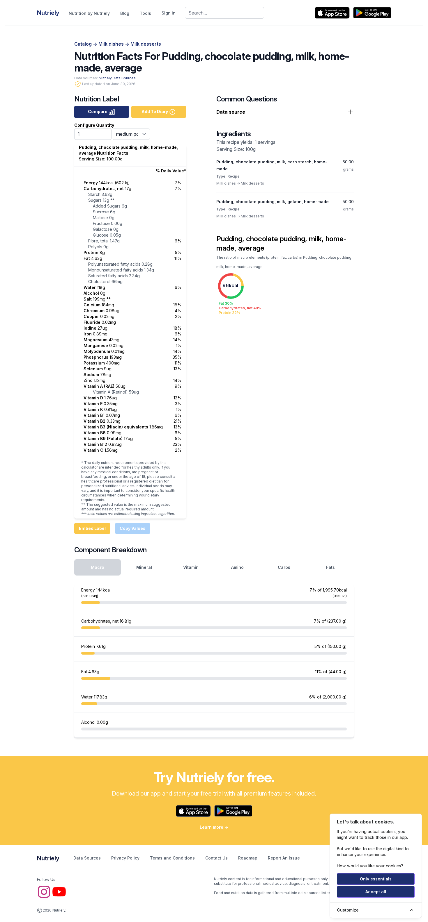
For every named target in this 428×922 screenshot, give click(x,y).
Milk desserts (145, 44)
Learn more (214, 827)
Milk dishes (111, 44)
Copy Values (133, 528)
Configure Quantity (94, 125)
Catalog (83, 44)
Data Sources (87, 857)
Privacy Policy (126, 857)
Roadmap (248, 857)
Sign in (169, 12)
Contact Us (217, 857)
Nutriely (48, 858)
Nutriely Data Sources (117, 78)
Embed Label (92, 528)
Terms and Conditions (173, 857)
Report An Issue (284, 857)
